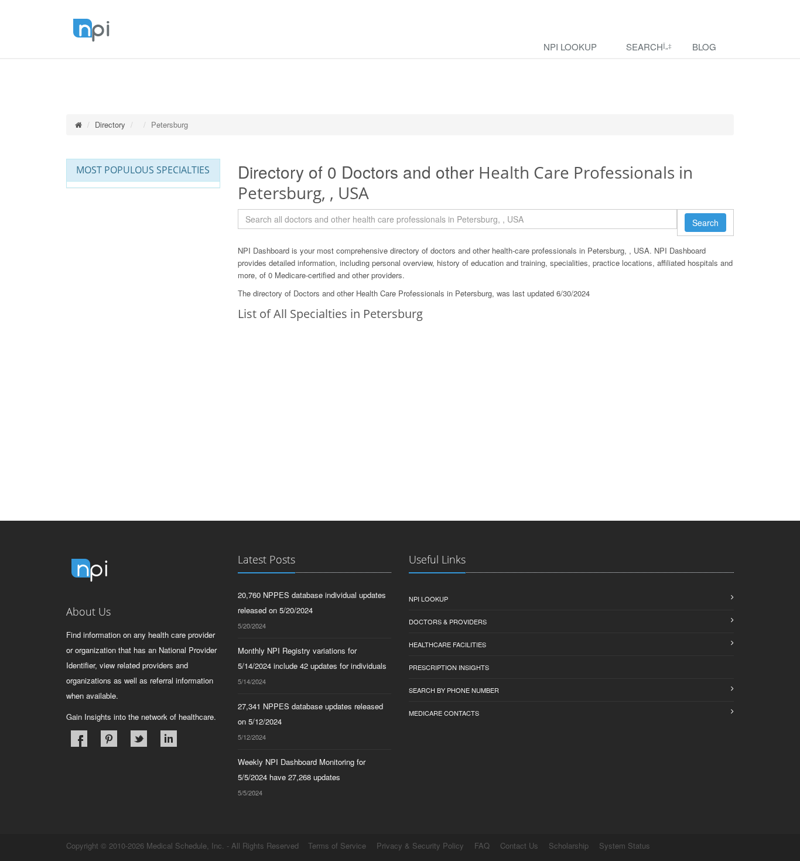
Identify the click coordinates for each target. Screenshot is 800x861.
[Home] (78, 124)
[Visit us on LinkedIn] (168, 738)
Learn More (252, 74)
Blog (704, 46)
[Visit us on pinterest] (109, 738)
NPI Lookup (570, 46)
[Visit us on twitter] (139, 738)
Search (644, 46)
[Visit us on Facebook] (79, 738)
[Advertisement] (486, 439)
